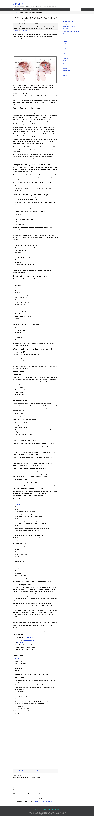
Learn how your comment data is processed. (42, 801)
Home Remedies (66, 55)
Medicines (65, 60)
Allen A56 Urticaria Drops (68, 28)
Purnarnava (20, 642)
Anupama (16, 30)
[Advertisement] (33, 48)
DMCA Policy (57, 809)
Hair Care (65, 46)
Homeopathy (65, 58)
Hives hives (18, 504)
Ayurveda (65, 41)
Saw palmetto (18, 658)
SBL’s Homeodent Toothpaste (69, 21)
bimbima (18, 3)
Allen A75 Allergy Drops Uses (69, 26)
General (64, 43)
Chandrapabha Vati (28, 637)
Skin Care (65, 75)
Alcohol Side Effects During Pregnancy (24, 771)
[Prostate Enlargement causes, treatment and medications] (35, 83)
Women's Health (66, 78)
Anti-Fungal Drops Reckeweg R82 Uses (71, 24)
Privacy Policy (43, 809)
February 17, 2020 (24, 30)
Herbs (64, 53)
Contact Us (37, 809)
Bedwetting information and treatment (46, 771)
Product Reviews (66, 70)
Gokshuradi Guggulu (29, 640)
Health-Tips (65, 51)
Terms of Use (50, 809)
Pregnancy (65, 68)
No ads (64, 65)
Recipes (64, 73)
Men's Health (65, 63)
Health (17, 12)
